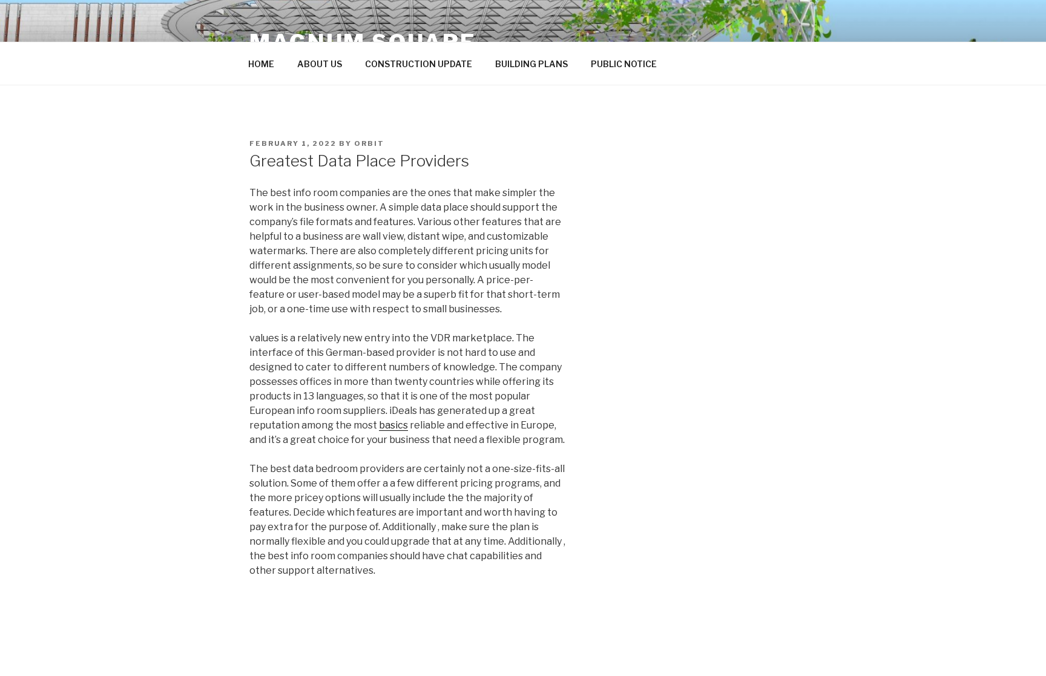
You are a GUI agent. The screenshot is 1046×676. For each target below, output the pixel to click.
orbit (369, 143)
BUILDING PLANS (531, 64)
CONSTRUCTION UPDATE (418, 64)
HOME (261, 64)
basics (393, 425)
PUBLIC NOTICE (624, 64)
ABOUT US (319, 64)
